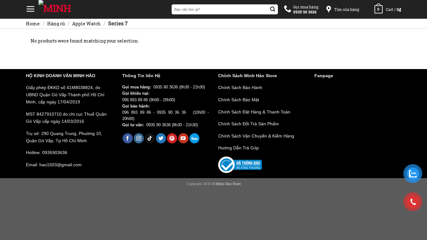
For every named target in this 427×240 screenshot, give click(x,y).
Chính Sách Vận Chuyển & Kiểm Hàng (256, 135)
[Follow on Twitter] (161, 138)
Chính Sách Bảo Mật (238, 99)
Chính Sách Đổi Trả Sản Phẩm (248, 123)
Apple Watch (86, 24)
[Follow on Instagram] (139, 138)
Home (33, 24)
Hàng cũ (56, 24)
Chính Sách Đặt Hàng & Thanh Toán (254, 111)
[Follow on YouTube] (183, 138)
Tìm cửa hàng (346, 9)
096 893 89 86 (135, 100)
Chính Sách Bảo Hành (240, 87)
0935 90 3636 (165, 87)
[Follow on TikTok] (150, 138)
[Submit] (273, 9)
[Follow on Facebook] (128, 138)
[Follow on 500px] (194, 138)
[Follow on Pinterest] (172, 138)
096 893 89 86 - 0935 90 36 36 (156, 112)
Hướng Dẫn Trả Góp (238, 147)
